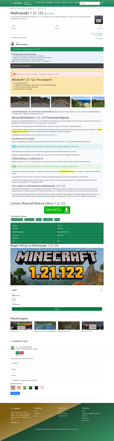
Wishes (57, 219)
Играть (57, 309)
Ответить (19, 355)
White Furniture (29, 219)
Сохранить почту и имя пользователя (24, 380)
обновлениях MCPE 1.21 (49, 135)
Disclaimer (85, 418)
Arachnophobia (48, 219)
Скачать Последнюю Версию (21, 66)
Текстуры (57, 2)
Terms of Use (85, 420)
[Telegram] (11, 422)
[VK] (17, 422)
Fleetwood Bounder (17, 219)
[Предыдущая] (12, 328)
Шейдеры (50, 2)
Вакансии (37, 413)
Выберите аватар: (16, 383)
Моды (38, 2)
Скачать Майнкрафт (28, 3)
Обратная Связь (62, 413)
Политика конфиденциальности (91, 413)
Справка (84, 416)
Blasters (39, 219)
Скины (70, 2)
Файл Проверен (50, 13)
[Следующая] (102, 328)
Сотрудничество (62, 416)
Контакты (61, 411)
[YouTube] (14, 422)
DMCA (83, 411)
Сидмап (76, 2)
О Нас (36, 411)
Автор (36, 416)
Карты (43, 2)
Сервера (64, 2)
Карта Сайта (74, 429)
